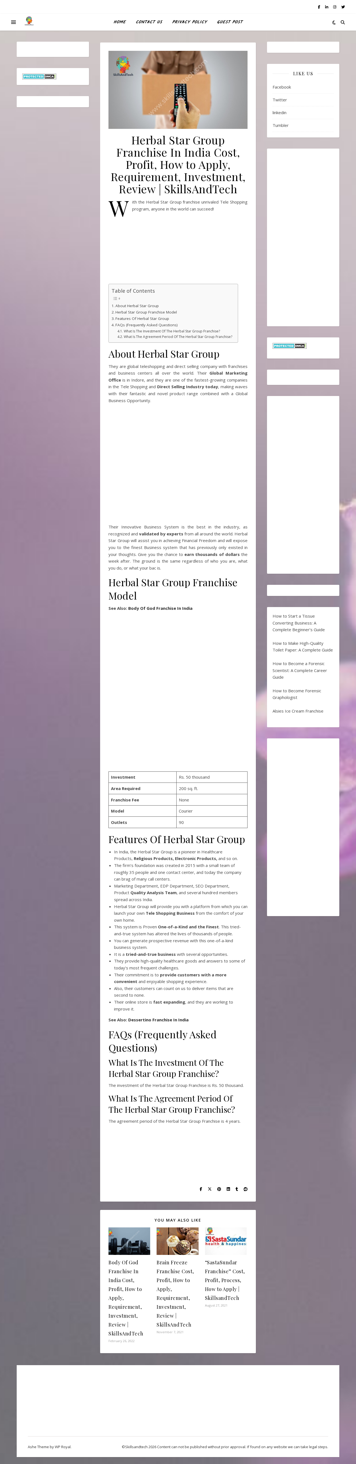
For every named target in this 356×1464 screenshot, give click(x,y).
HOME (119, 22)
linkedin (279, 112)
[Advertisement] (178, 250)
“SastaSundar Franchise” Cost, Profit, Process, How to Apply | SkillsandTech (225, 1280)
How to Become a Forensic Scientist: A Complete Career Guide (300, 670)
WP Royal (63, 1446)
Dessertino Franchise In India (158, 1019)
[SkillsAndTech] (29, 22)
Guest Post (230, 22)
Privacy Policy (189, 22)
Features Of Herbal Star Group (142, 318)
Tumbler (281, 125)
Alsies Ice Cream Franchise (298, 711)
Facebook (282, 87)
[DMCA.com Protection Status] (52, 76)
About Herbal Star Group (137, 305)
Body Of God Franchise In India (160, 608)
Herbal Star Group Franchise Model (146, 312)
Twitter (280, 99)
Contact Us (149, 22)
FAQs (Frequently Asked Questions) (146, 324)
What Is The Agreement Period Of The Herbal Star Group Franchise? (178, 336)
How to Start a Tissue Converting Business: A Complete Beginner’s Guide (299, 622)
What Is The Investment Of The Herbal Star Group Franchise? (172, 331)
